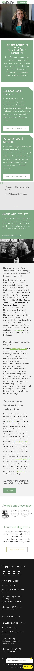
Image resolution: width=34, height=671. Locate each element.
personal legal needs (22, 459)
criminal (25, 441)
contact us (19, 330)
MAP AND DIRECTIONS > (11, 617)
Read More (9, 490)
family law (17, 441)
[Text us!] (27, 667)
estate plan (11, 421)
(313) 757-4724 (15, 649)
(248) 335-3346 (10, 609)
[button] (30, 2)
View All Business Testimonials (16, 194)
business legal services (18, 349)
